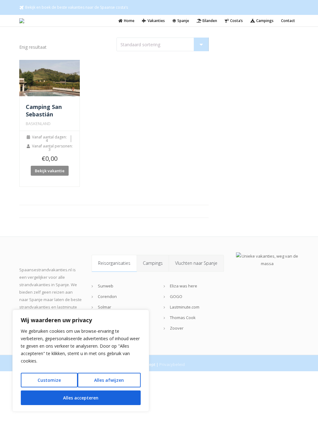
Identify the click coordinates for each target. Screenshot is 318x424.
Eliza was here (183, 286)
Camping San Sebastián (44, 110)
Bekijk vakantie (50, 171)
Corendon (107, 296)
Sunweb (105, 286)
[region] (80, 361)
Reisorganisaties (114, 263)
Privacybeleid (172, 364)
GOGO (176, 296)
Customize (49, 380)
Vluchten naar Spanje (196, 263)
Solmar (104, 307)
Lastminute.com (184, 307)
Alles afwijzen (109, 380)
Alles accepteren (80, 398)
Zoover (177, 328)
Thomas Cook (183, 317)
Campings (153, 263)
